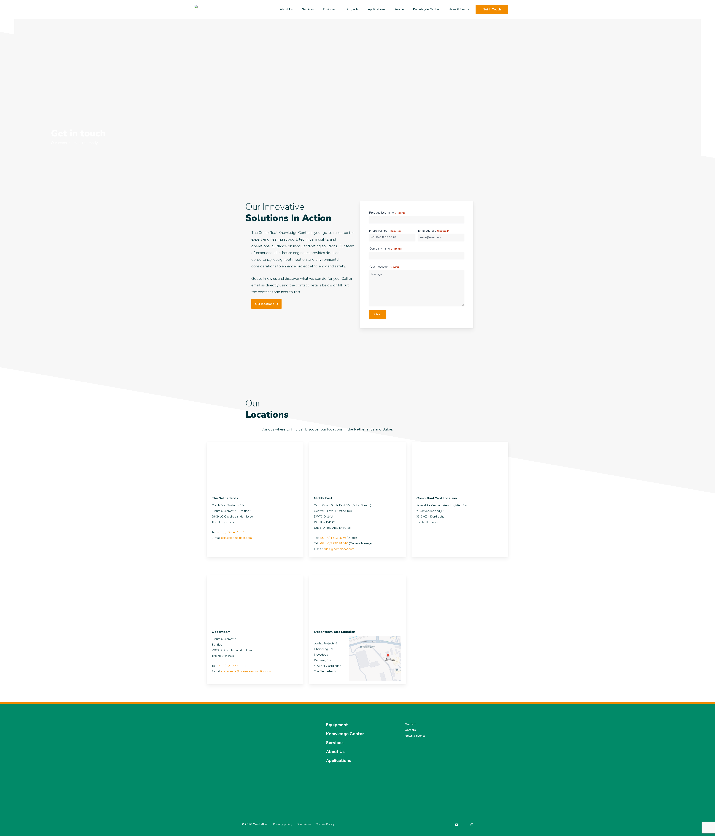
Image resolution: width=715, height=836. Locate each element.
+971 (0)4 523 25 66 (333, 538)
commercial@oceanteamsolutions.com (247, 671)
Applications (338, 760)
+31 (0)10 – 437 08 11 (231, 532)
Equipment (337, 724)
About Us (335, 751)
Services (335, 742)
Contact (411, 724)
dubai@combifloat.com (338, 549)
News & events (415, 735)
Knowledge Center (345, 733)
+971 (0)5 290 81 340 (334, 543)
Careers (410, 730)
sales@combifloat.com (236, 538)
